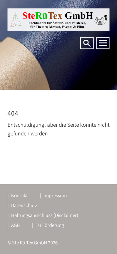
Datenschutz (24, 205)
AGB (15, 225)
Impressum (55, 195)
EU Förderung (49, 225)
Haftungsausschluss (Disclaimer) (44, 215)
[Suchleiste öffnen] (87, 43)
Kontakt (19, 195)
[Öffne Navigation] (103, 43)
